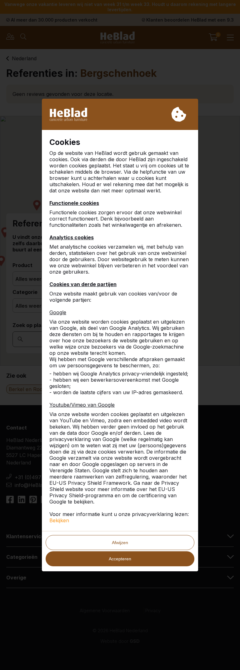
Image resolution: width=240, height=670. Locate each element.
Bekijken (59, 520)
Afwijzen (120, 542)
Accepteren (120, 558)
